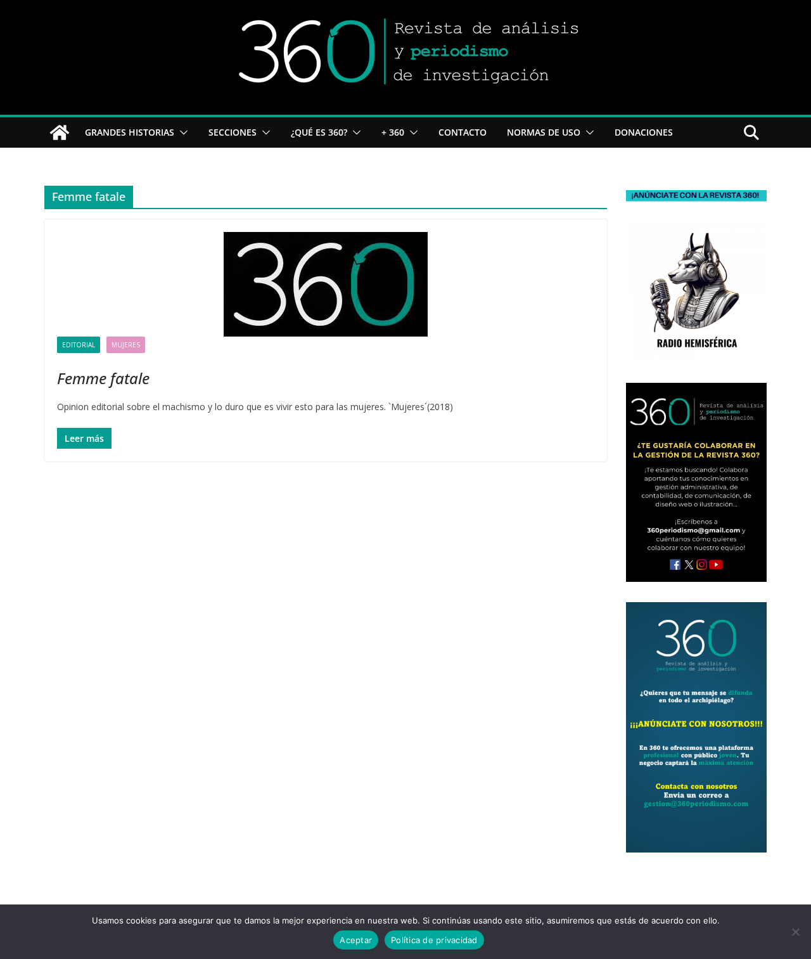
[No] (795, 931)
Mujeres (126, 344)
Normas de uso (543, 132)
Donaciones (644, 132)
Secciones (232, 132)
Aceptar (356, 940)
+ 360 (392, 132)
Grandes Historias (129, 132)
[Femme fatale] (325, 284)
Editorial (78, 344)
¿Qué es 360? (319, 132)
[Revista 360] (59, 132)
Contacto (462, 132)
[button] (181, 132)
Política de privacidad (434, 940)
